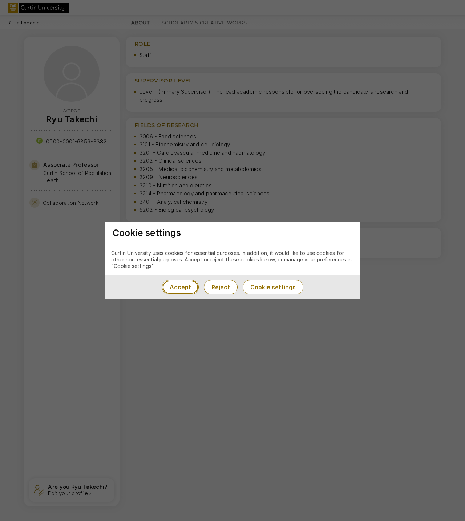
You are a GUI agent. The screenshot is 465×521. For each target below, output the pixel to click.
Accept (180, 287)
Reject (220, 287)
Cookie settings (273, 287)
